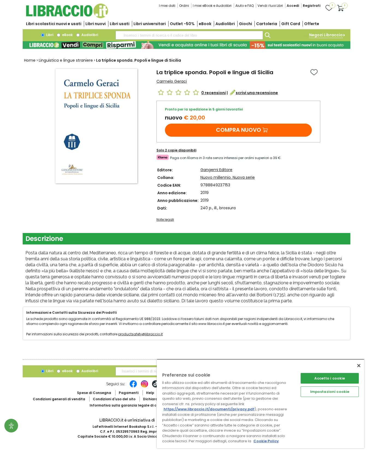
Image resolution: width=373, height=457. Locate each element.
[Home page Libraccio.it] (66, 17)
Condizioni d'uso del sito (114, 399)
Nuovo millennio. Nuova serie (227, 177)
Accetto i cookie (329, 378)
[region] (260, 403)
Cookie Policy (266, 441)
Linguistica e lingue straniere (66, 60)
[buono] (186, 45)
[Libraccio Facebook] (133, 387)
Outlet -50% (182, 23)
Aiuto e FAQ (244, 5)
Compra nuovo (238, 130)
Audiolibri (225, 23)
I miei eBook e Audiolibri (212, 5)
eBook (205, 23)
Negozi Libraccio (326, 35)
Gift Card (290, 23)
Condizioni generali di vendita (59, 399)
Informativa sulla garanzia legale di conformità (132, 405)
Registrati (311, 5)
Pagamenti (128, 392)
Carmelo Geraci (171, 81)
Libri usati (119, 23)
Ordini (184, 5)
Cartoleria (266, 23)
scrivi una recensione (257, 92)
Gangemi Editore (216, 169)
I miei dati (167, 5)
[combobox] (189, 35)
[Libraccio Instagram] (144, 387)
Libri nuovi (95, 23)
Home (29, 60)
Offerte (311, 23)
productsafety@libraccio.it (140, 334)
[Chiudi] (358, 365)
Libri (49, 34)
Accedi (293, 5)
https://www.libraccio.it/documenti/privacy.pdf (209, 409)
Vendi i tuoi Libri (270, 5)
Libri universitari (150, 23)
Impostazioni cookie (329, 391)
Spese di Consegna (94, 392)
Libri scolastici (53, 23)
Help (150, 392)
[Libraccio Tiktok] (155, 387)
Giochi (245, 23)
